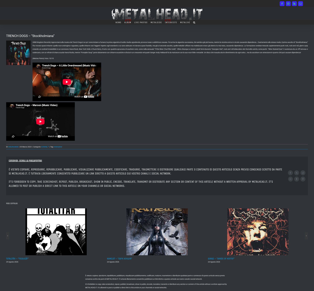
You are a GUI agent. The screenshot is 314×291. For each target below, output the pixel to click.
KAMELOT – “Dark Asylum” (18, 258)
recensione (58, 147)
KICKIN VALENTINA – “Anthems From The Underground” (235, 258)
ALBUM (44, 147)
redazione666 (13, 147)
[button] (194, 22)
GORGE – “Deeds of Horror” (120, 258)
